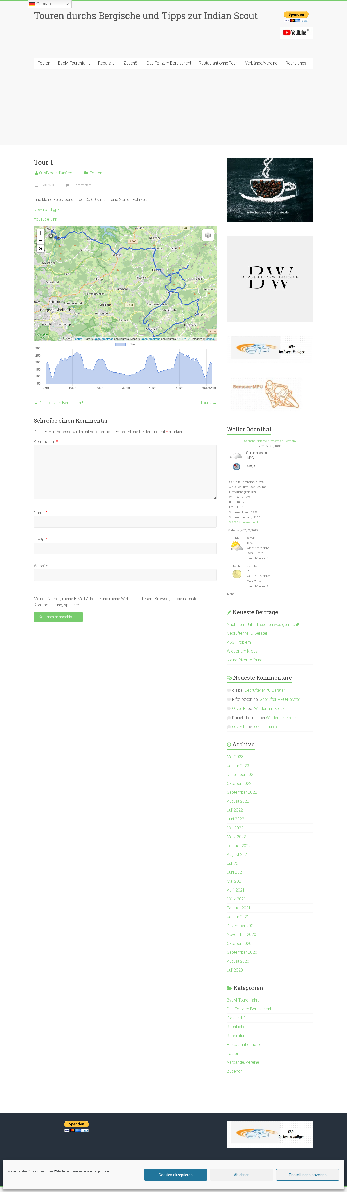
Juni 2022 (235, 819)
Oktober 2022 (239, 783)
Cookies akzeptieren (176, 1175)
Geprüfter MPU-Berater (247, 633)
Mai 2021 (235, 881)
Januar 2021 (238, 916)
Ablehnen (241, 1175)
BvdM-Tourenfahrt (74, 63)
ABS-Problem (239, 642)
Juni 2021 (235, 872)
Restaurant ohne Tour (218, 63)
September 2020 (242, 952)
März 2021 (236, 899)
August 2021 (238, 854)
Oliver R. (239, 708)
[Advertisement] (173, 106)
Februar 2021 (239, 907)
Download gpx (46, 209)
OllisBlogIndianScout (57, 173)
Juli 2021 (235, 863)
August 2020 (238, 961)
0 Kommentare (81, 185)
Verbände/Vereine (261, 63)
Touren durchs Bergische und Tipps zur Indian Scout (146, 15)
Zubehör (131, 63)
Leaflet (78, 339)
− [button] (40, 240)
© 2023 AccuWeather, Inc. (245, 522)
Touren (44, 63)
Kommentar (46, 441)
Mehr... (231, 593)
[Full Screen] (40, 248)
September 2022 (242, 792)
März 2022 (236, 836)
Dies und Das (238, 1017)
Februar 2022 (239, 845)
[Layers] (208, 235)
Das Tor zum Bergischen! (169, 63)
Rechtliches (296, 63)
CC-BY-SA (183, 339)
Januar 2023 (238, 765)
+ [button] (40, 233)
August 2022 (238, 801)
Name (41, 512)
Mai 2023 (235, 756)
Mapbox (210, 339)
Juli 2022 (235, 810)
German (43, 4)
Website (41, 566)
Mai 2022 (235, 827)
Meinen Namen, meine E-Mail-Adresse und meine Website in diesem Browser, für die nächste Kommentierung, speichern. (115, 601)
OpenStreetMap (103, 339)
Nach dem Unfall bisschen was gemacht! (263, 624)
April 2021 (236, 890)
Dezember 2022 (241, 774)
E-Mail (40, 539)
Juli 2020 (235, 970)
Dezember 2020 (241, 925)
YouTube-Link (45, 219)
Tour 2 (208, 402)
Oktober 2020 (239, 943)
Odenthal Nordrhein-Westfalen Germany (270, 441)
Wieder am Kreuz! (242, 651)
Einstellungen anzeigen (308, 1175)
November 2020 (241, 934)
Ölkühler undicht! (268, 726)
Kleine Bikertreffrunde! (246, 660)
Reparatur (107, 63)
